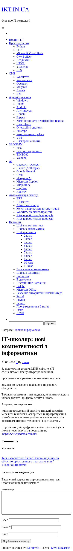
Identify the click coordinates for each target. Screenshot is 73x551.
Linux (20, 103)
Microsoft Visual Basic (29, 53)
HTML (20, 63)
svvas (25, 362)
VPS (19, 137)
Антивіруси (24, 110)
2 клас (28, 235)
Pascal (20, 296)
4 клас (28, 242)
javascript (22, 66)
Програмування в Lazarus (32, 306)
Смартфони (23, 124)
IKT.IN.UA (15, 9)
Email (6, 527)
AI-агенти (22, 201)
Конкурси (22, 276)
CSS (19, 70)
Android (21, 107)
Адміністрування (20, 97)
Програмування (19, 43)
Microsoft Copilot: (27, 181)
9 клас (28, 259)
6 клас (28, 249)
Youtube (21, 157)
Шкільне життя (26, 232)
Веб (18, 93)
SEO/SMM (15, 144)
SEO (19, 147)
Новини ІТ (16, 39)
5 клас (28, 245)
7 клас (28, 252)
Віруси (20, 117)
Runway (21, 191)
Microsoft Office (26, 289)
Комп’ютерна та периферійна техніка (40, 120)
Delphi (20, 286)
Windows (22, 100)
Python (20, 46)
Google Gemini (25, 171)
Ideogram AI (23, 178)
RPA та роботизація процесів (34, 215)
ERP (19, 198)
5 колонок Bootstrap (13, 464)
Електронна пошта (28, 141)
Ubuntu (20, 114)
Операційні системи (29, 127)
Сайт (4, 534)
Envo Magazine (60, 547)
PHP (19, 49)
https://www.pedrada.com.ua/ (19, 433)
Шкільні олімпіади (28, 272)
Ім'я (4, 520)
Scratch (20, 303)
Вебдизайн (23, 60)
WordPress (22, 76)
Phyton (20, 299)
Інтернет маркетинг (29, 151)
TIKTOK (22, 154)
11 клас (28, 266)
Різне (19, 309)
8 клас (28, 255)
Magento (21, 87)
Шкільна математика (29, 225)
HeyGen (21, 188)
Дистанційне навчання (30, 282)
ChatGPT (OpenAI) (28, 164)
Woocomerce (24, 80)
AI (10, 161)
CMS (12, 73)
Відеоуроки (23, 279)
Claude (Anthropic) (27, 168)
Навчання (15, 222)
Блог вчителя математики (32, 269)
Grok (19, 174)
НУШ (20, 313)
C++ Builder (23, 56)
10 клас (28, 262)
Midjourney (23, 184)
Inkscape (21, 130)
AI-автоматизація (27, 205)
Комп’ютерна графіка (30, 134)
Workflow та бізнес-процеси (34, 211)
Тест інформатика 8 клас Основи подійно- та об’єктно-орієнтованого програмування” (30, 459)
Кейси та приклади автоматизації (37, 208)
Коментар (7, 489)
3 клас (28, 239)
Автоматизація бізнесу (23, 195)
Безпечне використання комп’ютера (39, 293)
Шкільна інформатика (30, 228)
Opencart (21, 83)
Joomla (20, 90)
